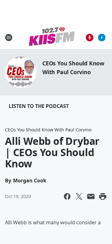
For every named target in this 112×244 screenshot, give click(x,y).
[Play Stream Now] (101, 37)
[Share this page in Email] (90, 196)
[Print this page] (102, 196)
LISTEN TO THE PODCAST (39, 106)
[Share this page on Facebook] (67, 196)
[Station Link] (52, 37)
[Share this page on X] (79, 196)
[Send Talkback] (89, 37)
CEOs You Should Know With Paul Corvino (48, 130)
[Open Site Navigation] (8, 37)
